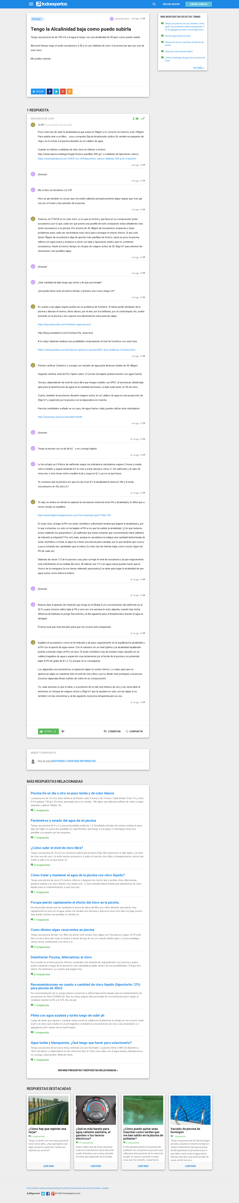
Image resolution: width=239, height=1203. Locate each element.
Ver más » (198, 68)
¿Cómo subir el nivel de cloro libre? (57, 848)
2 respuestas (42, 865)
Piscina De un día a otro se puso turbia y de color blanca (72, 793)
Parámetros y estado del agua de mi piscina (63, 820)
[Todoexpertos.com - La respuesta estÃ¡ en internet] (52, 4)
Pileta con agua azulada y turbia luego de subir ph (67, 1015)
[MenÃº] (31, 4)
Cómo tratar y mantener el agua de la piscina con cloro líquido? (78, 875)
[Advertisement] (88, 74)
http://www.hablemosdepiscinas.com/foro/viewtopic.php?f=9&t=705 (74, 515)
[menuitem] (50, 91)
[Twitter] (42, 1193)
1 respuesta (41, 810)
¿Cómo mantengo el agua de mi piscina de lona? (185, 59)
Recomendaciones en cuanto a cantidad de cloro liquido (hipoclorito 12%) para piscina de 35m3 (85, 986)
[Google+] (52, 1193)
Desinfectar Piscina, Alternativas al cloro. (62, 957)
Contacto (65, 1188)
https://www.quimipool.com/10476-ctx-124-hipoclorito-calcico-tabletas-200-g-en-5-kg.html (87, 158)
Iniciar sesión (171, 4)
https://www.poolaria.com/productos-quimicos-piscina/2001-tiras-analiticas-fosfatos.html (86, 349)
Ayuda (51, 1188)
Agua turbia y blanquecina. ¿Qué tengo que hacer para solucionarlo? (81, 1043)
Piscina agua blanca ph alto (178, 36)
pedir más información (81, 761)
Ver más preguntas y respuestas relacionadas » (88, 1070)
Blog (57, 1188)
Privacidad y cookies (99, 1188)
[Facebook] (47, 1193)
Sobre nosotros (40, 1188)
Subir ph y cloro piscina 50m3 (179, 51)
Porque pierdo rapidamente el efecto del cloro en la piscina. (75, 902)
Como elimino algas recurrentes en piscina (62, 930)
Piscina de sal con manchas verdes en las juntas (184, 43)
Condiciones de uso (80, 1188)
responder (58, 761)
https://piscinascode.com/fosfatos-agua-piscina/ (64, 324)
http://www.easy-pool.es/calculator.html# (60, 416)
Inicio (29, 1188)
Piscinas (36, 19)
